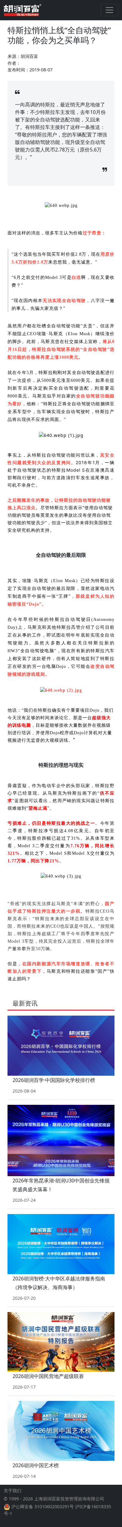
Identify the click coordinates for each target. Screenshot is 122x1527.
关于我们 (12, 1491)
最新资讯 (25, 1003)
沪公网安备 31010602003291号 (42, 1506)
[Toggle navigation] (109, 10)
